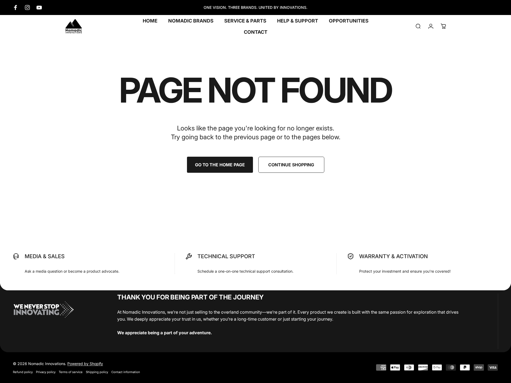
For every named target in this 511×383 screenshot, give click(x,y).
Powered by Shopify (85, 363)
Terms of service (71, 372)
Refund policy (23, 372)
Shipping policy (97, 372)
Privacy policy (46, 372)
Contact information (125, 372)
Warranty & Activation (393, 256)
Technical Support (226, 256)
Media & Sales (45, 256)
